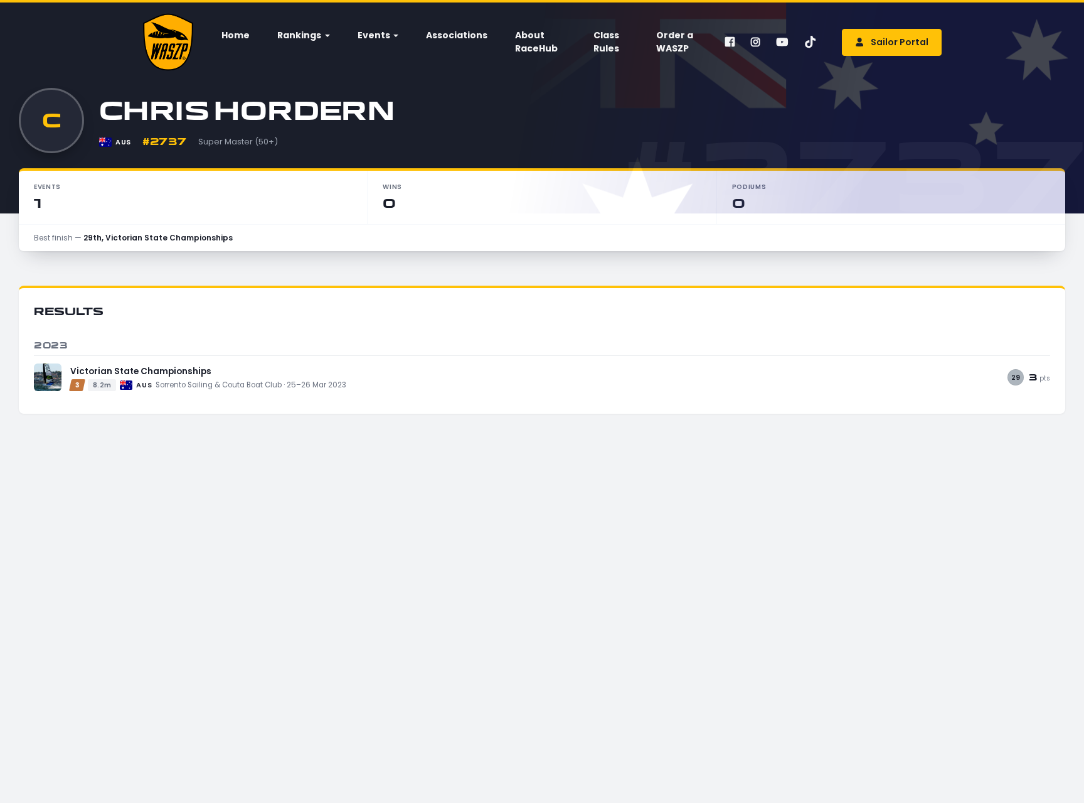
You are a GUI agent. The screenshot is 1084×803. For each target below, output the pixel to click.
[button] (302, 35)
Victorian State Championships (140, 371)
